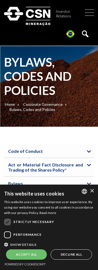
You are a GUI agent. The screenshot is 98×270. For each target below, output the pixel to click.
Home (10, 104)
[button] (49, 244)
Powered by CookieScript (25, 264)
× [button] (92, 191)
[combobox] (84, 191)
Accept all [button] (26, 254)
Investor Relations (63, 13)
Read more (47, 213)
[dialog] (49, 227)
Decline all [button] (71, 254)
